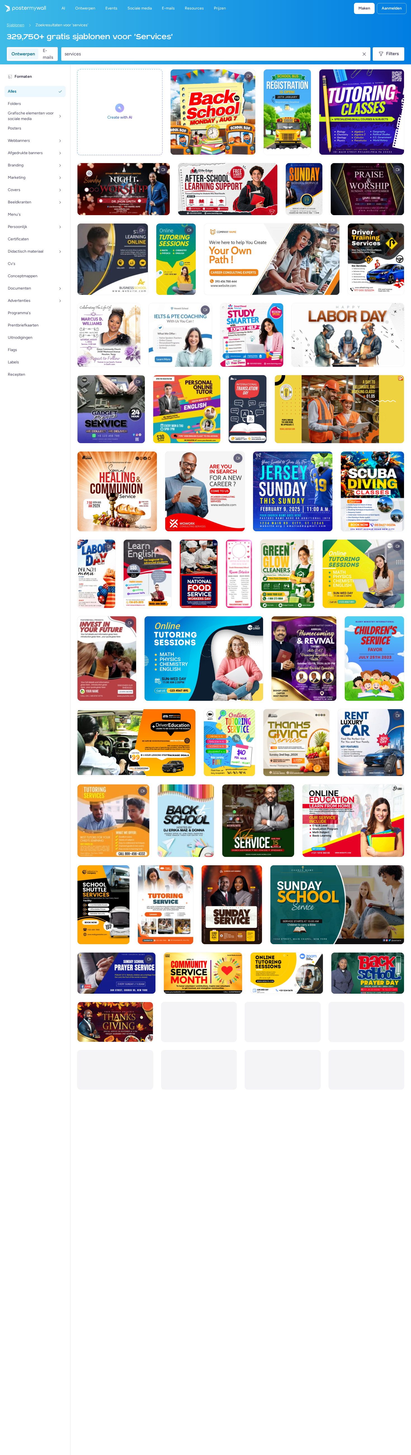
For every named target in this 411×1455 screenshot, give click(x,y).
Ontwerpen (23, 54)
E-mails (48, 54)
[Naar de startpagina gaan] (23, 8)
